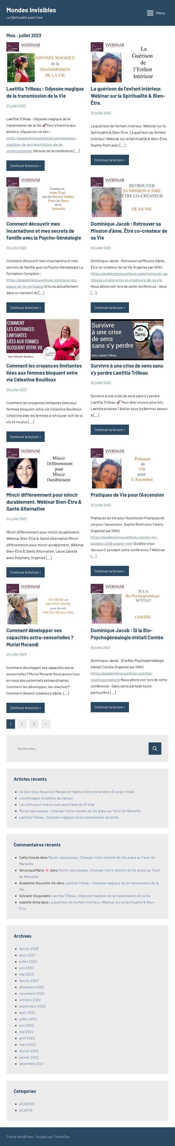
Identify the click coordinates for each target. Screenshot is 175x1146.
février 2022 (29, 1051)
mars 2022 (27, 1044)
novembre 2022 (31, 993)
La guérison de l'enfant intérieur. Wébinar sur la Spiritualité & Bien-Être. (128, 96)
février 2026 (29, 948)
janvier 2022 (29, 1057)
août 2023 (27, 955)
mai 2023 (26, 974)
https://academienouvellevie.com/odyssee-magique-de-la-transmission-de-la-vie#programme (41, 144)
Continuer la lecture (24, 166)
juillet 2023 (28, 961)
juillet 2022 (28, 1019)
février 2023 (29, 980)
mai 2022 (26, 1031)
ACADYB (26, 1110)
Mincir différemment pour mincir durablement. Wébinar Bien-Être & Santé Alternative (44, 502)
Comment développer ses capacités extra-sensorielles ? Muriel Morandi (39, 637)
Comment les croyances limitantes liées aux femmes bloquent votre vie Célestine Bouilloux (44, 373)
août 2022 (27, 1012)
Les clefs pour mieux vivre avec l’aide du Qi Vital (56, 804)
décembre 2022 (31, 987)
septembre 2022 (32, 1006)
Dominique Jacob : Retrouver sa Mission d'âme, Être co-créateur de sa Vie (129, 231)
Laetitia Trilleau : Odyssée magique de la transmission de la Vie (68, 817)
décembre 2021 (31, 1063)
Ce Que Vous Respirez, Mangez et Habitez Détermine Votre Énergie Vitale (76, 791)
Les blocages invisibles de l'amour (46, 798)
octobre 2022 (30, 999)
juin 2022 (26, 1025)
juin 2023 (26, 968)
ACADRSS (27, 1104)
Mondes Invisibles (31, 10)
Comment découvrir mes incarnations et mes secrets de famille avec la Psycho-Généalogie (43, 231)
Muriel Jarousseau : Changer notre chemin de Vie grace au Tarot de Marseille (80, 811)
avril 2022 (27, 1038)
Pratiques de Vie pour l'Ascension (127, 495)
